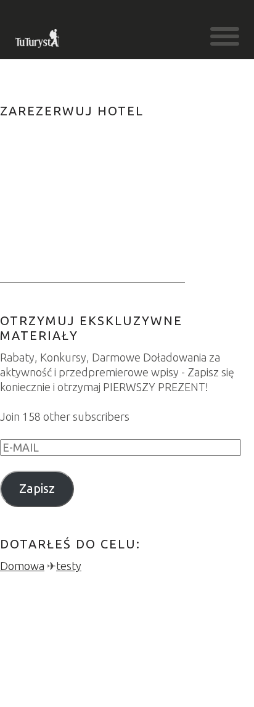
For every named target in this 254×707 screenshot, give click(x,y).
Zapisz (37, 488)
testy (68, 566)
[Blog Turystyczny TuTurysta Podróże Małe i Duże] (38, 41)
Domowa (22, 566)
